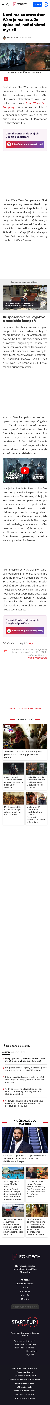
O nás (25, 1287)
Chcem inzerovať (25, 1284)
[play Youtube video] (25, 470)
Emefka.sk (31, 1345)
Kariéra (25, 1299)
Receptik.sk (31, 1351)
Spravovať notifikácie (25, 1307)
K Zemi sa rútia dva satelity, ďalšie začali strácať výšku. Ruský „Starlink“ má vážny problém (24, 1079)
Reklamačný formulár (24, 1394)
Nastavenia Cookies (25, 1372)
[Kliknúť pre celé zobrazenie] (25, 57)
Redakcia (25, 1291)
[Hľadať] (7, 4)
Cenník (25, 1295)
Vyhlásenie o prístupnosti (25, 1376)
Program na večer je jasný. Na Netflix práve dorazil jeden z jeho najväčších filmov (26, 1069)
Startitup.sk (19, 1341)
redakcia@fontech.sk (37, 657)
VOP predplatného (24, 1387)
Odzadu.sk (19, 1345)
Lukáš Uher (12, 38)
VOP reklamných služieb (25, 1398)
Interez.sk (30, 1341)
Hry (31, 643)
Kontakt (25, 1280)
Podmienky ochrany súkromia (24, 1368)
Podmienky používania (24, 1383)
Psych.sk (30, 1355)
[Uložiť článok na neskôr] (6, 79)
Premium (37, 4)
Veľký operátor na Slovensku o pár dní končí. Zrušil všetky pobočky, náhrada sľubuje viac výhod (23, 1091)
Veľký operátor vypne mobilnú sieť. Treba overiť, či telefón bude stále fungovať (25, 1060)
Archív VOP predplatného (24, 1391)
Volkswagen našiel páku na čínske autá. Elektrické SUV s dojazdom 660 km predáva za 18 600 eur (24, 1103)
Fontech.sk (19, 1348)
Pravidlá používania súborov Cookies (24, 1379)
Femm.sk (30, 1348)
